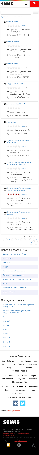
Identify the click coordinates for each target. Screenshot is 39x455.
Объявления (21, 387)
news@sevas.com (14, 411)
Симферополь (8, 379)
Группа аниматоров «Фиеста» (13, 275)
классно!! (6, 321)
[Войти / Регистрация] (34, 4)
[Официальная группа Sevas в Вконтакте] (15, 403)
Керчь (33, 376)
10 (36, 243)
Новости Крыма (8, 387)
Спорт (9, 367)
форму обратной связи (21, 441)
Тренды (20, 361)
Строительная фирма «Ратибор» (14, 288)
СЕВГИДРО (7, 263)
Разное (29, 367)
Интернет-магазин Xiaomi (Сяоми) (15, 254)
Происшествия (31, 361)
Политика (22, 364)
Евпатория (22, 376)
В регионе (33, 379)
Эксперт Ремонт (9, 292)
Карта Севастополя (19, 393)
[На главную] (6, 4)
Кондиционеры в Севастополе (14, 271)
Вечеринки (20, 390)
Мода (33, 390)
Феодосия (21, 379)
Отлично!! (6, 338)
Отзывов (23, 25)
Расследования (8, 364)
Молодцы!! (7, 334)
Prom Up (6, 283)
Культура (33, 364)
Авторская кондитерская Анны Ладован (17, 279)
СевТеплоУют (8, 258)
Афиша (7, 390)
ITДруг (5, 267)
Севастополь (8, 376)
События (10, 361)
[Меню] (14, 4)
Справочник (5, 17)
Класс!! (5, 329)
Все (3, 361)
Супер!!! (6, 325)
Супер (5, 317)
